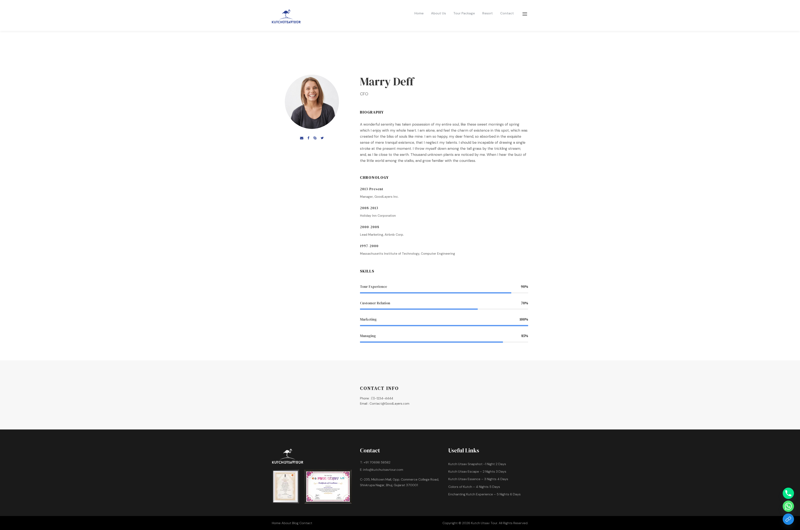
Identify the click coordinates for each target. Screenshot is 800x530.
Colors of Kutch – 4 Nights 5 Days (474, 487)
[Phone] (788, 493)
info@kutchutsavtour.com (383, 469)
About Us (438, 13)
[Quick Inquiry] (788, 519)
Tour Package (464, 13)
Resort (487, 13)
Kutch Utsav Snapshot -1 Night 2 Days (477, 464)
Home (419, 13)
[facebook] (308, 138)
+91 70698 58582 (377, 462)
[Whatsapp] (788, 506)
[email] (301, 138)
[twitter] (322, 138)
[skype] (315, 138)
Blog (295, 523)
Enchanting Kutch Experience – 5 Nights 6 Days (484, 494)
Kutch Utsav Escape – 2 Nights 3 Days (477, 471)
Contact (507, 13)
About (286, 523)
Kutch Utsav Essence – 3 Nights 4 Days (478, 479)
